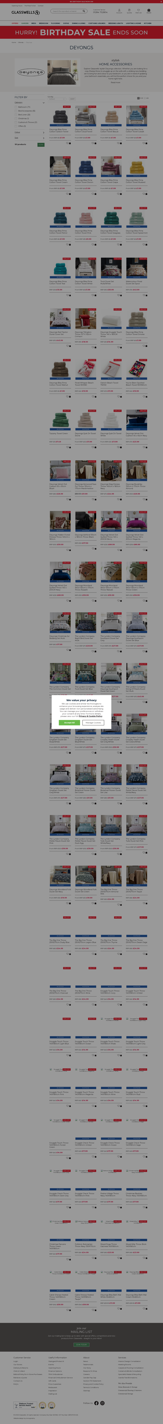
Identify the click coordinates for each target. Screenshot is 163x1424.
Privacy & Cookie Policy (90, 716)
